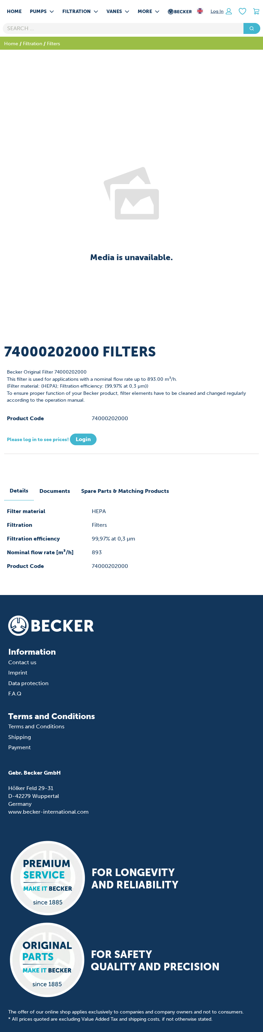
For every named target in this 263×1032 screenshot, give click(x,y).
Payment (19, 747)
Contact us (22, 662)
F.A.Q (14, 693)
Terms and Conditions (36, 726)
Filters (53, 43)
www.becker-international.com (48, 812)
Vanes (114, 11)
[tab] (19, 491)
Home (14, 11)
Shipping (19, 737)
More (145, 11)
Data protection (28, 683)
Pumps (38, 11)
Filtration (76, 11)
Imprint (17, 672)
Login (83, 439)
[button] (221, 11)
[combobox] (120, 28)
